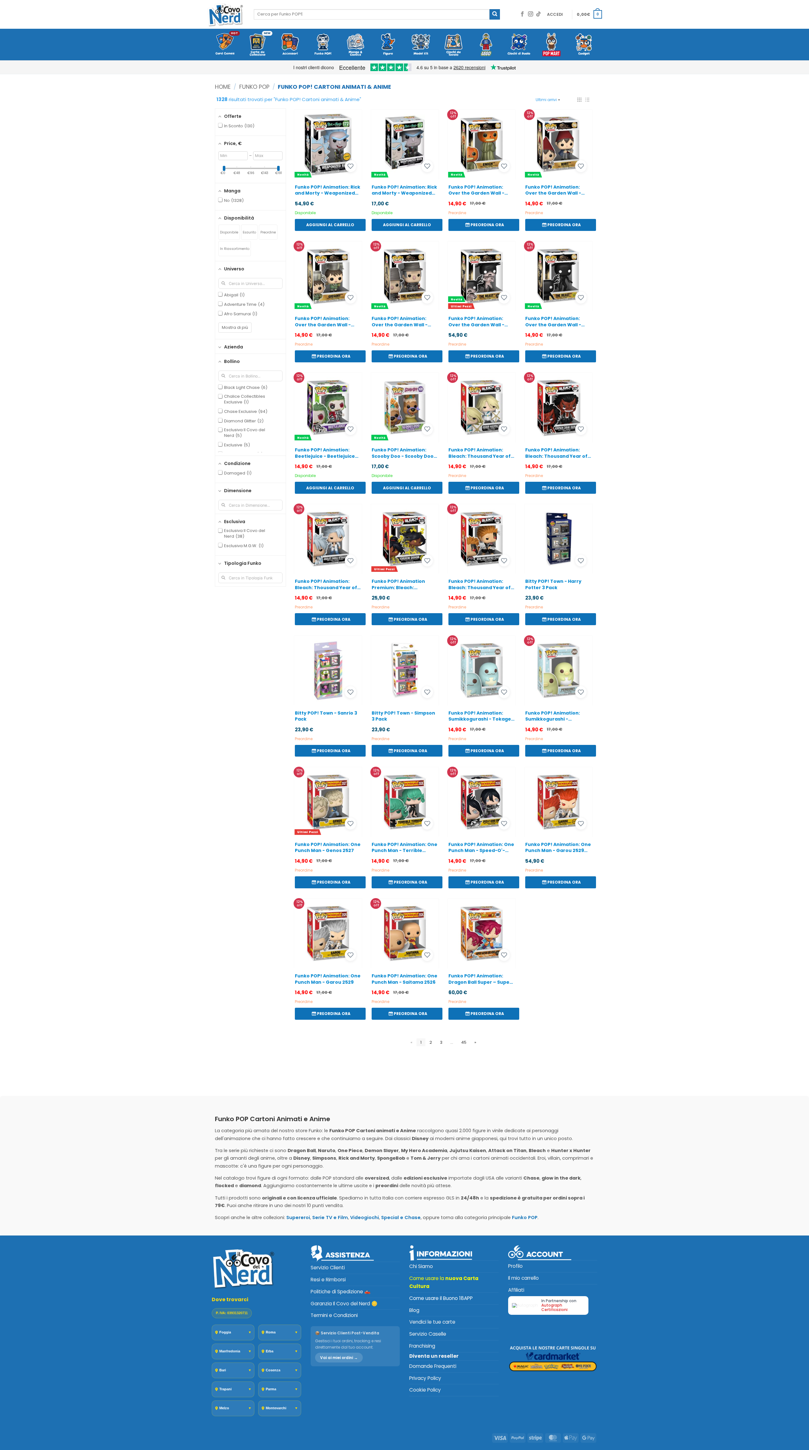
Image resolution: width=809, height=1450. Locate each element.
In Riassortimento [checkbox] (234, 248)
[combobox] (372, 14)
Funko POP (254, 87)
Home (223, 87)
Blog (414, 1310)
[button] (555, 14)
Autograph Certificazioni (554, 1307)
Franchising (422, 1346)
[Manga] (355, 45)
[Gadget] (584, 45)
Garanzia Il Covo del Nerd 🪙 (344, 1303)
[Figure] (388, 45)
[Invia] (495, 14)
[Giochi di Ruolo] (518, 45)
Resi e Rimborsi (328, 1279)
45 (463, 1042)
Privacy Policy (425, 1378)
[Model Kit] (420, 45)
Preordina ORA (487, 224)
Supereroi (298, 1217)
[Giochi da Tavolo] (453, 45)
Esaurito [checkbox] (249, 232)
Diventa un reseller (434, 1356)
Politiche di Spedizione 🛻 (340, 1291)
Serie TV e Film (330, 1217)
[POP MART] (551, 45)
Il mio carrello (523, 1278)
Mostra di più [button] (235, 327)
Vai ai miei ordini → (339, 1357)
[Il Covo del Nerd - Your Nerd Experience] (225, 14)
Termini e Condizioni (334, 1315)
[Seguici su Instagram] (530, 14)
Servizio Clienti (328, 1267)
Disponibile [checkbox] (229, 232)
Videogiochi (364, 1217)
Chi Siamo (421, 1266)
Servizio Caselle (427, 1334)
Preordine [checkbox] (268, 232)
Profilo (515, 1266)
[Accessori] (290, 45)
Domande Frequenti (432, 1366)
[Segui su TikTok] (538, 14)
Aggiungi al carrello (330, 224)
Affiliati (516, 1290)
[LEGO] (486, 45)
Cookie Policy (425, 1390)
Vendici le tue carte (432, 1322)
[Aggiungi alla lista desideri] (350, 166)
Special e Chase (401, 1217)
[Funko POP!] (323, 45)
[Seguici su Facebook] (522, 14)
